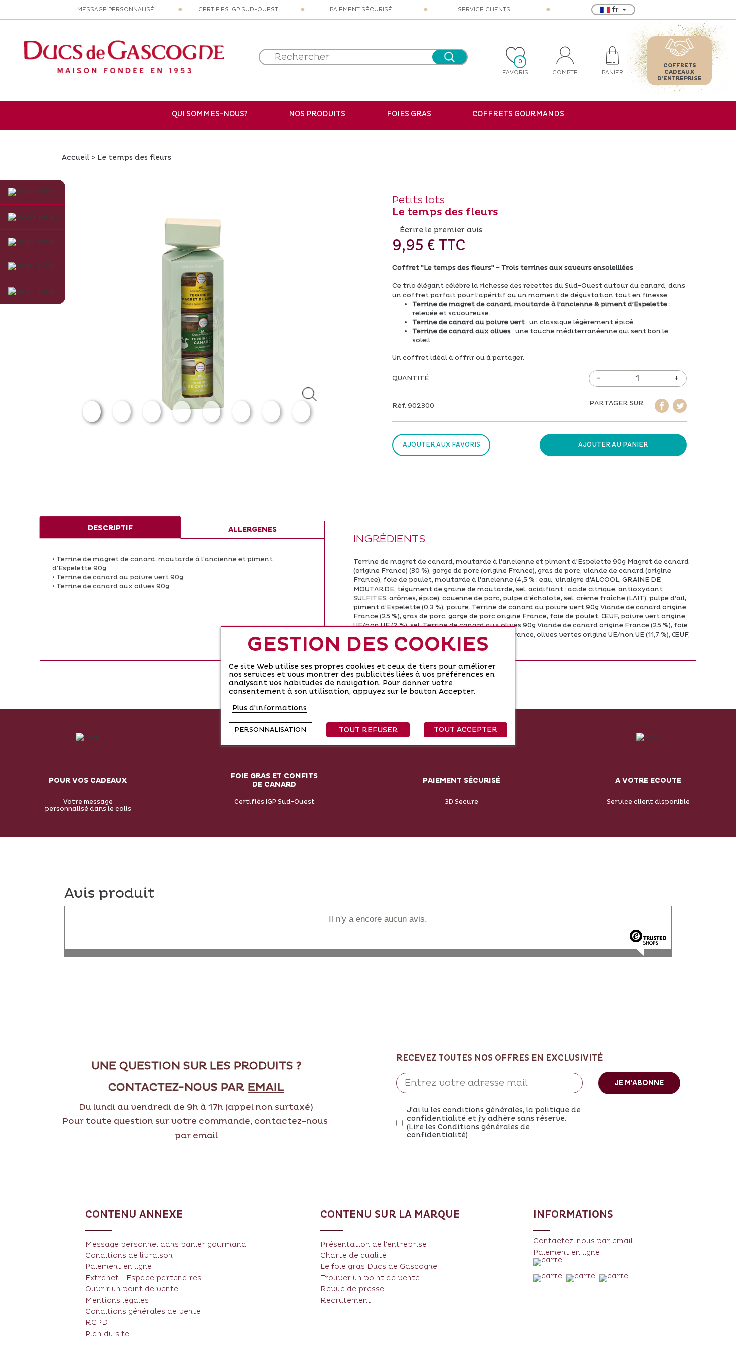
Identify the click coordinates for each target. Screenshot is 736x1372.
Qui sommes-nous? (210, 114)
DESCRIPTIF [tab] (110, 528)
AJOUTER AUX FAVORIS (441, 444)
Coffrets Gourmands (518, 114)
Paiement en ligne (118, 1266)
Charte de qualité (353, 1255)
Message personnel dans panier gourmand (165, 1244)
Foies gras (409, 114)
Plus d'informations (269, 708)
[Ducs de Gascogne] (124, 56)
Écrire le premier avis (441, 230)
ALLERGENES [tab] (252, 529)
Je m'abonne (639, 1083)
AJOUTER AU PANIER (613, 444)
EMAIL (266, 1087)
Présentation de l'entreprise (373, 1244)
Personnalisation (270, 730)
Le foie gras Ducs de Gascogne (378, 1266)
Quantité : (412, 378)
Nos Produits (317, 114)
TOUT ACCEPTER (465, 729)
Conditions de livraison (129, 1255)
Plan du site (107, 1334)
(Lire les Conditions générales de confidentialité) (468, 1131)
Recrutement (345, 1300)
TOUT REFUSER (368, 730)
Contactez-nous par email (583, 1241)
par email (196, 1136)
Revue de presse (352, 1289)
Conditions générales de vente (143, 1311)
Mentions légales (117, 1300)
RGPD (96, 1322)
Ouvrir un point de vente (131, 1289)
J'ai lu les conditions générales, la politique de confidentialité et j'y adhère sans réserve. (494, 1122)
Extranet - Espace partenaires (143, 1278)
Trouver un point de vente (370, 1278)
